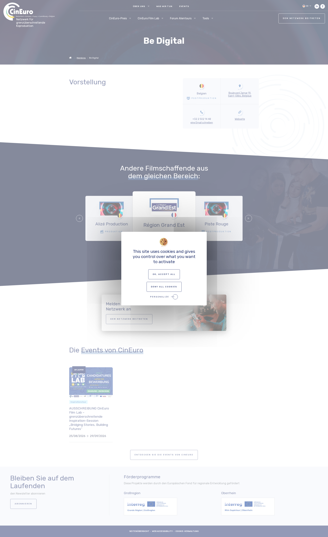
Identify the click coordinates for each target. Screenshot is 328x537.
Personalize (159, 297)
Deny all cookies (164, 286)
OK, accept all (164, 274)
